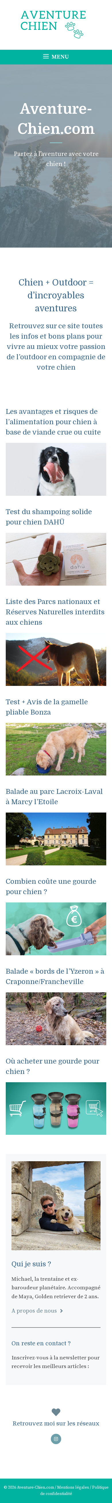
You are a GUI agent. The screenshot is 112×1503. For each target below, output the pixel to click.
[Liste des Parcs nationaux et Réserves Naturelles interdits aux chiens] (56, 681)
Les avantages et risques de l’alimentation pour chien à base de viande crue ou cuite (53, 422)
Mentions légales (73, 1487)
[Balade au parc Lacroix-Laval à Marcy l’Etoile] (56, 861)
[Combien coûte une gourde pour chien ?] (56, 950)
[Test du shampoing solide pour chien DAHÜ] (56, 581)
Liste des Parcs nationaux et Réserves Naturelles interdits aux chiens (55, 612)
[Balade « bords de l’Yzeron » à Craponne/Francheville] (56, 1040)
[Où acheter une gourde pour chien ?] (56, 1130)
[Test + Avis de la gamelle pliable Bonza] (56, 771)
